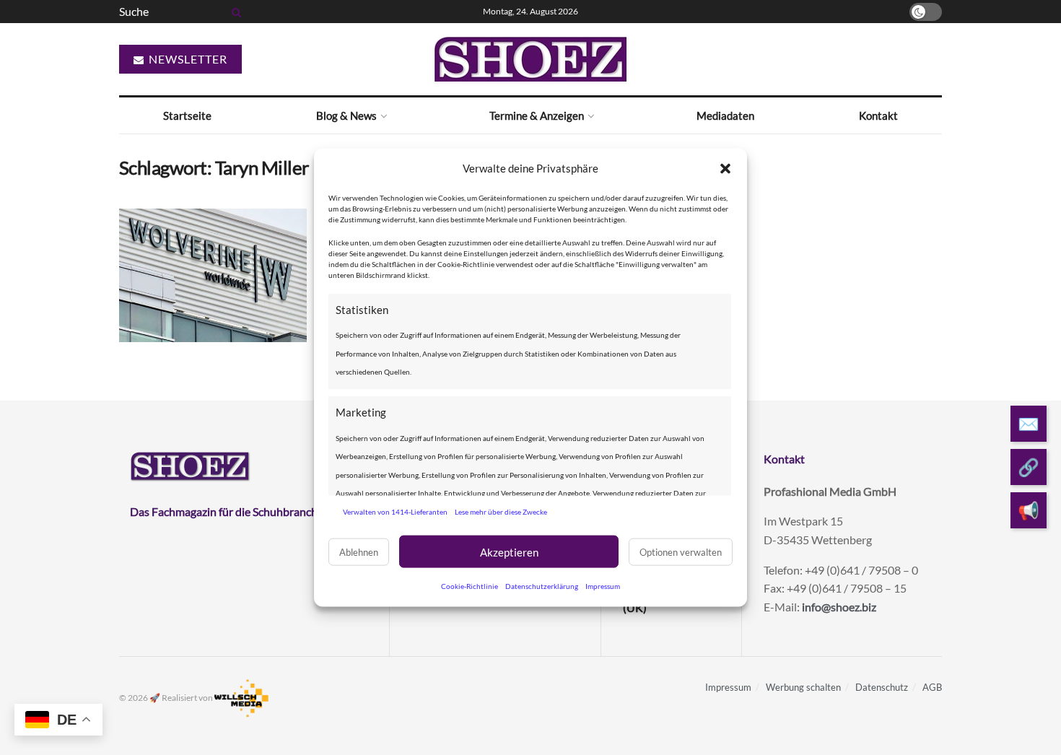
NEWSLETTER (186, 59)
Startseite (187, 115)
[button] (725, 168)
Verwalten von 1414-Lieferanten (395, 511)
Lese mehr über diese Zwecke (501, 511)
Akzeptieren (509, 551)
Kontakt (878, 115)
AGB (932, 687)
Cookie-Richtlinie (469, 586)
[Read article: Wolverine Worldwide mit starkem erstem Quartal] (213, 276)
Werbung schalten (803, 687)
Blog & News (346, 115)
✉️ (1028, 423)
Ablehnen (358, 551)
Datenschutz (881, 687)
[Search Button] (233, 11)
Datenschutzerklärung (541, 586)
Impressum (602, 586)
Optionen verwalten (680, 551)
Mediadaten (725, 115)
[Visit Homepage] (530, 59)
